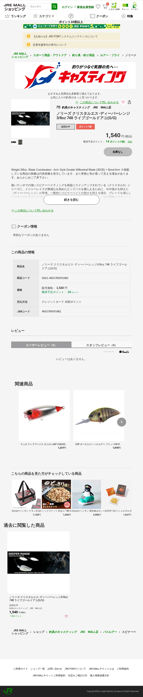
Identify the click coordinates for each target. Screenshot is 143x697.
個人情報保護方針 (99, 675)
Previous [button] (23, 118)
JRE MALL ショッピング (20, 55)
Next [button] (37, 118)
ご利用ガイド (20, 668)
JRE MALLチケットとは (101, 668)
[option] (30, 118)
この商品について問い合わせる (99, 102)
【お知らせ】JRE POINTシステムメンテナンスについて (65, 36)
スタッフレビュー (101, 345)
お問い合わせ (54, 668)
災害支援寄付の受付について (50, 44)
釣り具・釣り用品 (83, 55)
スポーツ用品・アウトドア (50, 55)
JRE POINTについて (75, 668)
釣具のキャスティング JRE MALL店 (73, 632)
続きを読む (71, 199)
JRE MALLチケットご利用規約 (49, 675)
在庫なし (118, 151)
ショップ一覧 (37, 668)
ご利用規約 (123, 668)
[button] (121, 422)
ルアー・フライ (110, 55)
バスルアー (110, 632)
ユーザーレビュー (41, 345)
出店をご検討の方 (77, 675)
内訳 (130, 141)
